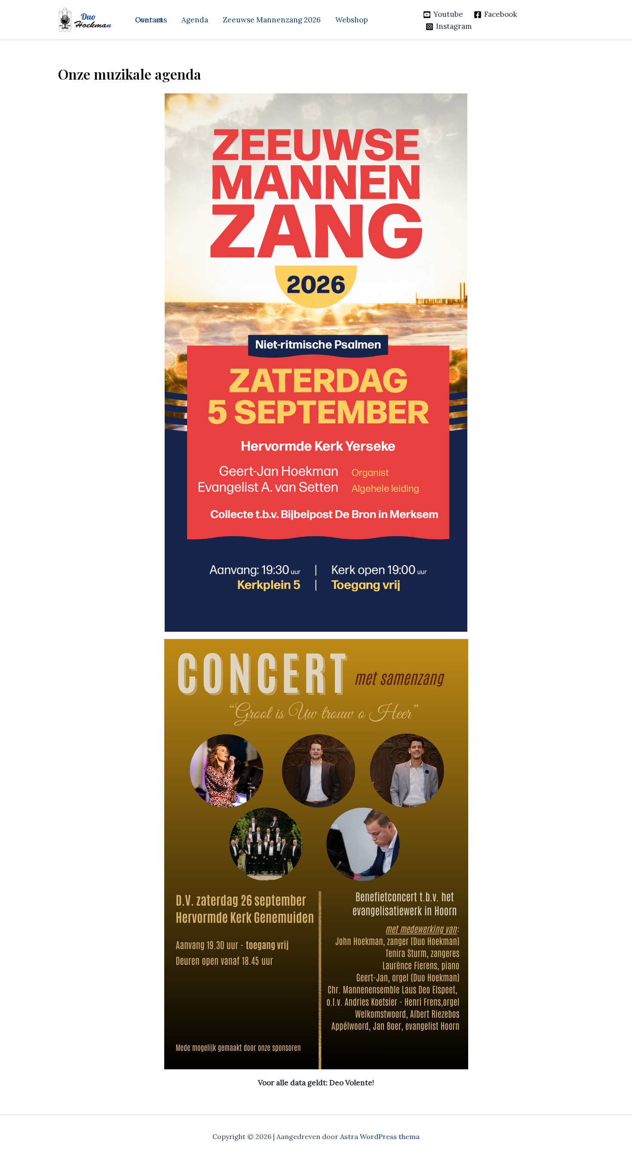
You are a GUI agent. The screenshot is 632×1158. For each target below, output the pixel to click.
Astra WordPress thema (380, 1136)
